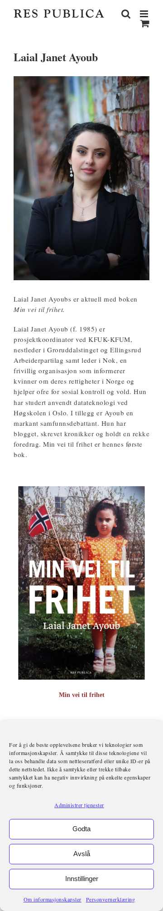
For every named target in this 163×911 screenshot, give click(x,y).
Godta (81, 829)
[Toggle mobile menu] (145, 14)
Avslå (81, 853)
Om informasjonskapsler (53, 899)
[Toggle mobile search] (126, 14)
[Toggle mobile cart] (145, 23)
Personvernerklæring (110, 899)
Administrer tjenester (79, 805)
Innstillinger (81, 878)
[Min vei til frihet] (81, 486)
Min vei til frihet (82, 695)
